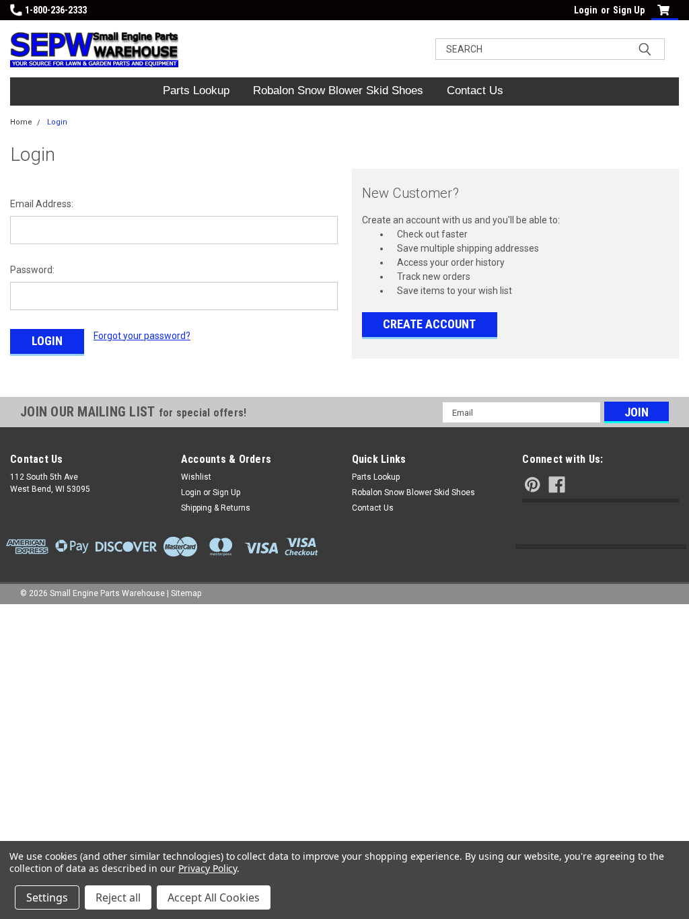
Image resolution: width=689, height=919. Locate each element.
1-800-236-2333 (56, 10)
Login (585, 10)
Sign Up (629, 10)
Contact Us (475, 90)
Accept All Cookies (214, 897)
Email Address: (41, 203)
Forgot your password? (142, 335)
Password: (32, 269)
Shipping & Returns (215, 508)
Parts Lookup (196, 90)
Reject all (118, 897)
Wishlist (196, 477)
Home (21, 122)
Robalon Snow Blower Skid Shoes (338, 90)
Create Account (429, 324)
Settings (47, 897)
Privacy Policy (207, 868)
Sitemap (186, 593)
